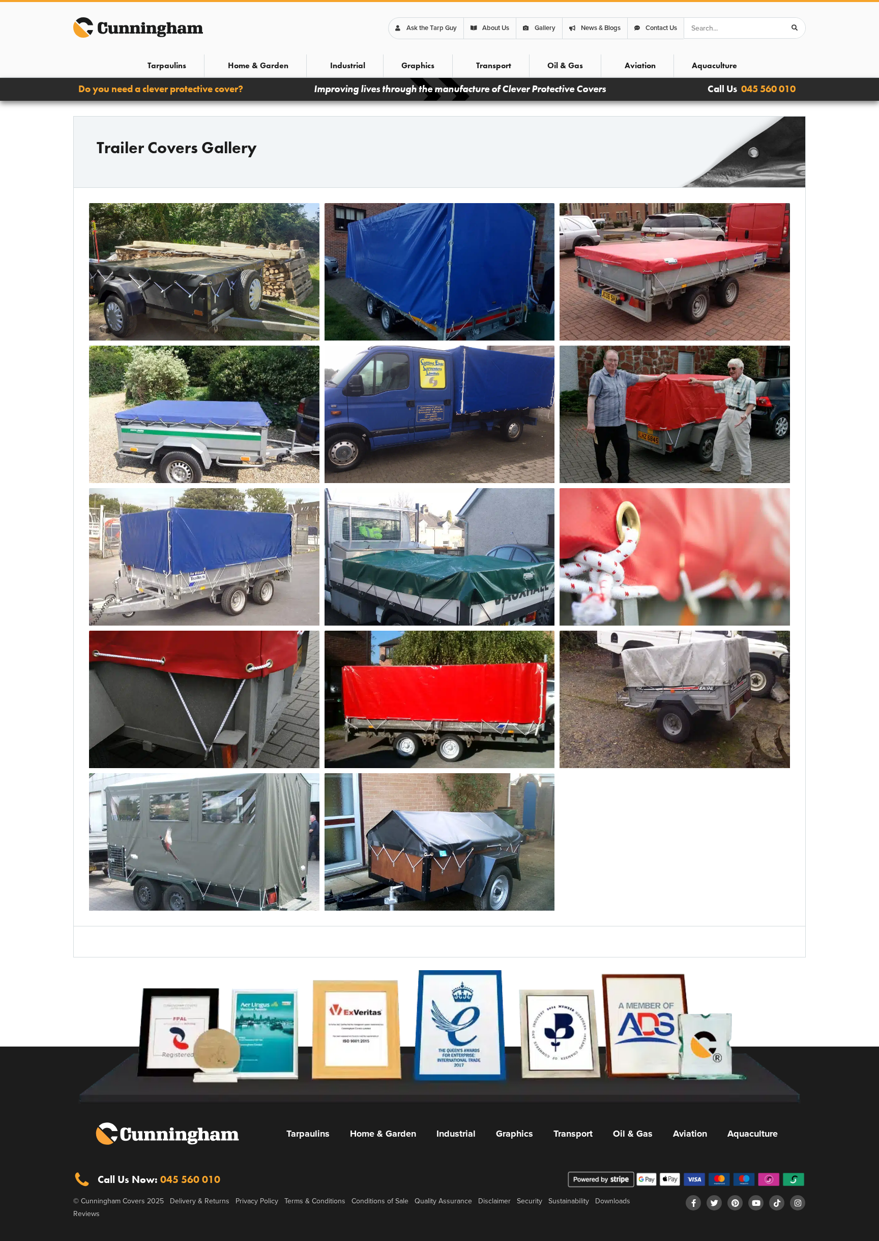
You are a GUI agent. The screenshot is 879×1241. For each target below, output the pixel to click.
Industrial (347, 65)
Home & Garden (258, 65)
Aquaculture (714, 65)
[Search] (794, 28)
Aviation (640, 65)
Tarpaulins (167, 65)
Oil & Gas (565, 65)
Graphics (417, 65)
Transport (493, 65)
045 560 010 (768, 88)
